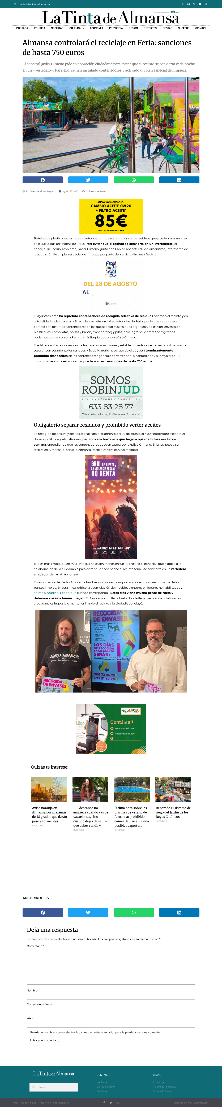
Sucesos (183, 28)
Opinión (200, 28)
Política (39, 28)
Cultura (75, 28)
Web (30, 1018)
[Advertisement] (111, 860)
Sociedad (57, 28)
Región (133, 28)
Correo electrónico (40, 1004)
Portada (22, 28)
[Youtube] (200, 4)
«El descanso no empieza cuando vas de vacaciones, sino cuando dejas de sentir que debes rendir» (90, 817)
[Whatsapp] (205, 4)
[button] (43, 179)
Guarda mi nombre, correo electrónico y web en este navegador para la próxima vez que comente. (95, 1032)
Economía (96, 28)
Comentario (36, 946)
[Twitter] (111, 1102)
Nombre (33, 990)
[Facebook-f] (182, 4)
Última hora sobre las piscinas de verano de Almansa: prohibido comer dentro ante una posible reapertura (131, 817)
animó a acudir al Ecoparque (55, 593)
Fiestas (167, 28)
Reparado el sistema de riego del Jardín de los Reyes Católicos (173, 812)
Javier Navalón (201, 1102)
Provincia (116, 28)
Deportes (150, 28)
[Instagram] (188, 4)
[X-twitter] (194, 4)
